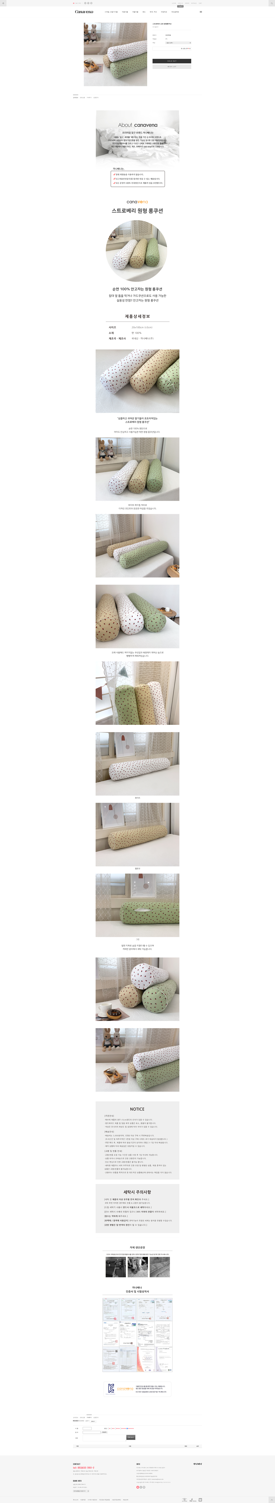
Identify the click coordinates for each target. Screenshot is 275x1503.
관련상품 (82, 97)
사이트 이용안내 (92, 1500)
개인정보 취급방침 (104, 1500)
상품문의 (96, 97)
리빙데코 (164, 12)
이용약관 (83, 1500)
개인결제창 (175, 12)
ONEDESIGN (167, 1482)
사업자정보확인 (116, 1500)
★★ (113, 1428)
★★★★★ (131, 1428)
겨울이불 (135, 12)
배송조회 (125, 1500)
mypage (194, 3)
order (187, 3)
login (174, 3)
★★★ (118, 1428)
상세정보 (75, 97)
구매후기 (89, 97)
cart (200, 3)
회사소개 (75, 1500)
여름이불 (125, 12)
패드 (144, 12)
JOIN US (180, 3)
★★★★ (123, 1428)
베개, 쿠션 (153, 12)
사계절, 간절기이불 (111, 12)
